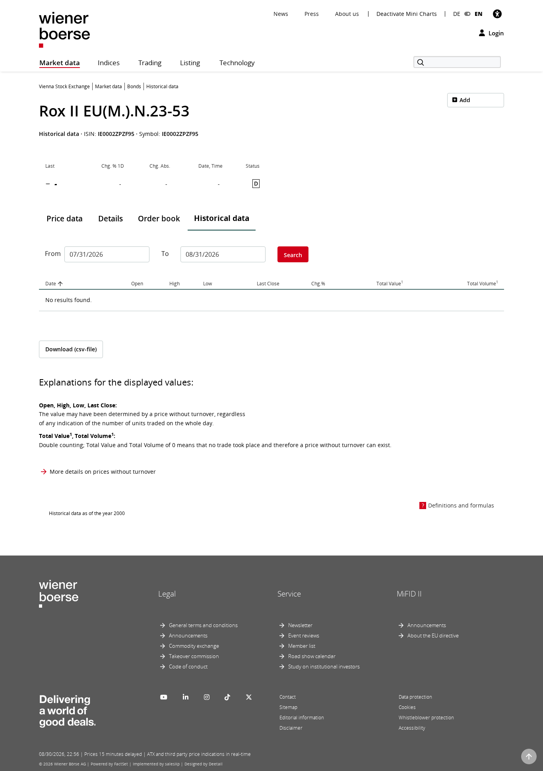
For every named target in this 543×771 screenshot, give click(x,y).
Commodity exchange (194, 645)
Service (289, 594)
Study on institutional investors (324, 666)
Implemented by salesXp (156, 764)
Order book (159, 218)
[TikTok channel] (227, 697)
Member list (301, 645)
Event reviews (303, 635)
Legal (167, 594)
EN (479, 13)
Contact (287, 697)
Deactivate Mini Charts (406, 14)
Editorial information (301, 717)
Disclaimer (291, 728)
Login (495, 33)
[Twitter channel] (249, 697)
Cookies (407, 707)
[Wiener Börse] (64, 29)
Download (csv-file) (71, 349)
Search (293, 255)
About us (347, 13)
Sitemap (288, 707)
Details (110, 218)
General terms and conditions (203, 625)
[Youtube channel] (163, 697)
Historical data (221, 218)
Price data (65, 218)
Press (311, 13)
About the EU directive (433, 635)
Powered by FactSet (109, 764)
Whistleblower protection (426, 717)
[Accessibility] (497, 14)
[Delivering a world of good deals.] (67, 709)
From (51, 253)
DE (456, 13)
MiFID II (409, 594)
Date (50, 283)
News (280, 13)
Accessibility (412, 728)
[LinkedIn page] (185, 697)
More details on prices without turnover (103, 471)
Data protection (415, 697)
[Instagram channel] (206, 697)
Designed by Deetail (203, 764)
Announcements (188, 635)
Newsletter (300, 625)
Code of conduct (188, 666)
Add (465, 100)
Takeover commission (194, 656)
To (165, 253)
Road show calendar (311, 656)
